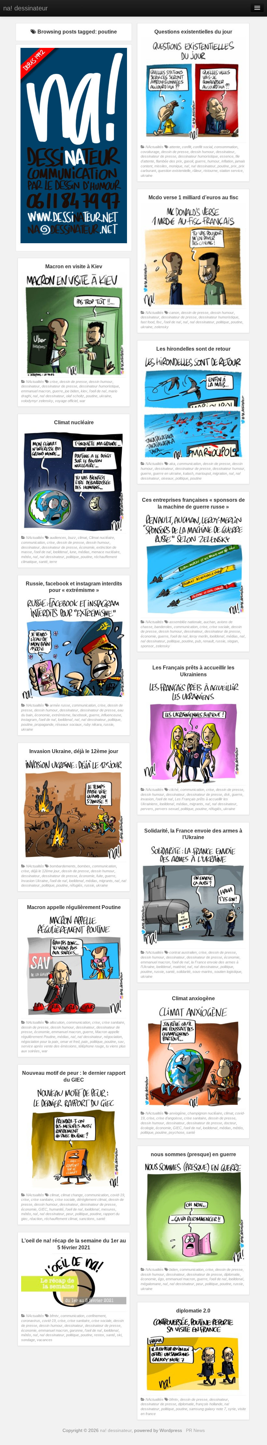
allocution (57, 1022)
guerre (200, 161)
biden (173, 1269)
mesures (108, 1209)
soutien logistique (227, 972)
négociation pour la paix (39, 1042)
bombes (83, 866)
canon (174, 313)
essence (226, 156)
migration (220, 473)
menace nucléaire (105, 552)
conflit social (202, 147)
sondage (28, 1340)
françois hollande (209, 1404)
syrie (232, 1409)
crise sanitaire (113, 1022)
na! (186, 166)
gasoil (188, 161)
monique (175, 166)
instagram (29, 720)
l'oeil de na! (172, 322)
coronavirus (30, 1321)
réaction (36, 1219)
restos (99, 1335)
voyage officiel (66, 401)
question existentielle (174, 171)
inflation (227, 161)
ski (119, 1335)
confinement (95, 1316)
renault (208, 641)
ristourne (211, 171)
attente (174, 147)
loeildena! (60, 552)
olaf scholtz (75, 396)
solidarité (183, 972)
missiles (160, 166)
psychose (176, 1132)
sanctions (86, 1219)
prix (234, 166)
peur (69, 1214)
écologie (147, 1128)
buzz (72, 538)
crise (54, 382)
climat (82, 538)
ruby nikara (93, 724)
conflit (186, 147)
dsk (227, 794)
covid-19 (117, 1195)
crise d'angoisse (169, 1118)
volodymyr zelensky (37, 401)
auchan (209, 622)
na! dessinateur (25, 8)
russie (220, 641)
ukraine (146, 175)
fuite (99, 876)
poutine (223, 166)
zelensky (161, 327)
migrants (196, 804)
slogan (232, 641)
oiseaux (167, 478)
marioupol (203, 473)
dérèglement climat (91, 1199)
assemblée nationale (185, 622)
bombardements (63, 866)
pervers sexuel (167, 809)
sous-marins (202, 972)
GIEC (177, 1128)
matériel (179, 967)
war (82, 401)
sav (121, 1042)
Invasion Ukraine (34, 881)
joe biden (72, 391)
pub (198, 641)
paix (84, 1042)
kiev (84, 391)
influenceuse (111, 715)
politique (222, 322)
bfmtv (54, 1316)
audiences (58, 538)
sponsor (147, 646)
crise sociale (219, 627)
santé (43, 562)
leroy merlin (199, 636)
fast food (147, 322)
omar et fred (69, 1042)
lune (73, 552)
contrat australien (183, 952)
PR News (195, 1430)
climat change (72, 1195)
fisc (159, 322)
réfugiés (215, 809)
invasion (147, 799)
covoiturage (150, 152)
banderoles (163, 627)
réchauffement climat (60, 1219)
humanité (56, 1209)
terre (53, 562)
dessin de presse (175, 152)
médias (84, 552)
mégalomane (151, 1284)
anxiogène (177, 1113)
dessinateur (225, 152)
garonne (76, 1330)
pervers (147, 809)
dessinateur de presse (158, 156)
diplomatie (232, 1274)
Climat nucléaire (101, 538)
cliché (173, 790)
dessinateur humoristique (198, 156)
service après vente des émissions (49, 1046)
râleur (197, 171)
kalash (188, 473)
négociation (113, 1037)
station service (231, 171)
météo (26, 557)
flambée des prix (169, 161)
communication (189, 464)
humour (213, 161)
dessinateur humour (228, 468)
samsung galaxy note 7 (207, 1409)
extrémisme (61, 715)
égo (161, 1279)
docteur (230, 1123)
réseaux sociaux (68, 724)
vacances (44, 1340)
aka (172, 464)
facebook (79, 715)
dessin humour (202, 152)
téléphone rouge (91, 1046)
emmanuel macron (35, 391)
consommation (225, 147)
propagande (44, 724)
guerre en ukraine (167, 473)
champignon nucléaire (205, 1113)
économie (86, 547)
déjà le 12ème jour (45, 871)
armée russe (60, 705)
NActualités (154, 147)
